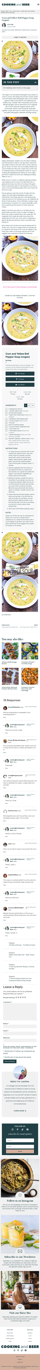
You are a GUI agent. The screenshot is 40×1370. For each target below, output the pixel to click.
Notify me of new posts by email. (18, 1057)
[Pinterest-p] (17, 1129)
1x (25, 405)
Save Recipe (21, 384)
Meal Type (9, 11)
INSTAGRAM (16, 296)
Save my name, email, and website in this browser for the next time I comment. (20, 1047)
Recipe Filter (10, 1333)
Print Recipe (21, 373)
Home (2, 11)
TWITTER (31, 296)
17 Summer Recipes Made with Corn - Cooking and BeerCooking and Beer (20, 979)
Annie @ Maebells (14, 707)
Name (6, 1023)
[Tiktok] (22, 1129)
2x (29, 405)
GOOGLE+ (20, 298)
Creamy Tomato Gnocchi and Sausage (28, 688)
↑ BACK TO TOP (20, 1356)
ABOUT (20, 1359)
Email (6, 1030)
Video (10, 1341)
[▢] (7, 409)
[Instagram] (12, 1129)
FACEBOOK (8, 296)
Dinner (30, 1338)
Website (6, 1037)
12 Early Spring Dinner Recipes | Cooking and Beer (21, 967)
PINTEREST (24, 296)
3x (32, 405)
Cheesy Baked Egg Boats (9, 663)
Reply (4, 717)
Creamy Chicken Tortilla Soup (28, 663)
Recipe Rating (9, 997)
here (10, 440)
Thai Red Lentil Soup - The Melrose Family (22, 945)
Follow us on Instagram (20, 1200)
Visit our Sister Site (20, 1312)
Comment (7, 1002)
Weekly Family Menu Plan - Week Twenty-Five (22, 956)
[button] (38, 4)
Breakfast (30, 1333)
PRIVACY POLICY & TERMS (9, 1366)
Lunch (30, 1336)
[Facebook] (27, 1129)
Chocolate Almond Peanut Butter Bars (9, 688)
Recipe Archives (10, 1338)
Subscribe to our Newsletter (20, 1256)
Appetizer (16, 11)
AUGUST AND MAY (21, 1368)
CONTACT (20, 1362)
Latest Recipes (10, 1336)
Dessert (30, 1341)
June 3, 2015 (11, 26)
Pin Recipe (21, 379)
